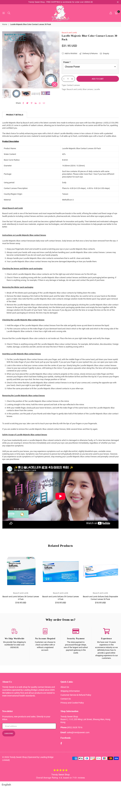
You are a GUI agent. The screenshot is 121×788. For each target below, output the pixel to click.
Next (56, 59)
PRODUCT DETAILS (14, 115)
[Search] (9, 13)
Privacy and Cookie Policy (72, 703)
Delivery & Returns (90, 53)
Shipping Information (70, 691)
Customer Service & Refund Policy (75, 695)
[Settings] (110, 13)
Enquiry (106, 53)
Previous (4, 59)
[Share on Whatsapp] (40, 103)
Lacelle (97, 89)
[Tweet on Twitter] (27, 103)
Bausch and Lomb (69, 32)
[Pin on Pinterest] (32, 103)
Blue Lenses (88, 89)
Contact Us (65, 699)
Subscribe (8, 733)
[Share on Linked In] (36, 103)
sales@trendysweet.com (78, 732)
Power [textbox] (67, 62)
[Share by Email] (44, 103)
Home (4, 24)
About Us (64, 687)
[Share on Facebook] (23, 103)
